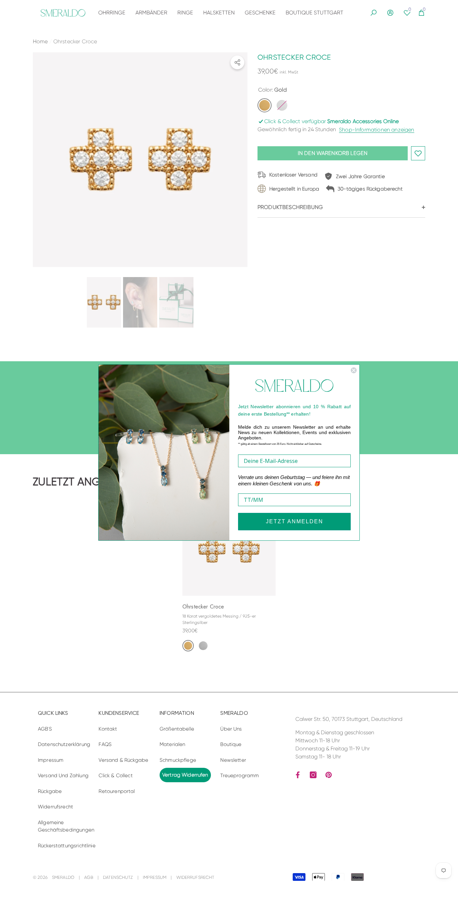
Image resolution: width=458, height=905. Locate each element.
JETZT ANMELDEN (294, 521)
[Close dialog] (353, 370)
